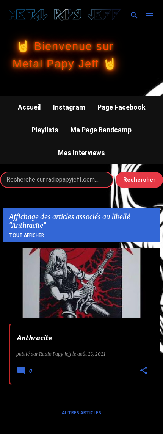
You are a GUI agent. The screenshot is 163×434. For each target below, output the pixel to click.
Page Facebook (121, 107)
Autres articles (81, 412)
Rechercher (139, 179)
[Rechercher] (134, 15)
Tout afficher (26, 235)
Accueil (29, 107)
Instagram (69, 107)
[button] (143, 371)
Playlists (44, 130)
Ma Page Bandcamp (101, 130)
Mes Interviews (81, 153)
